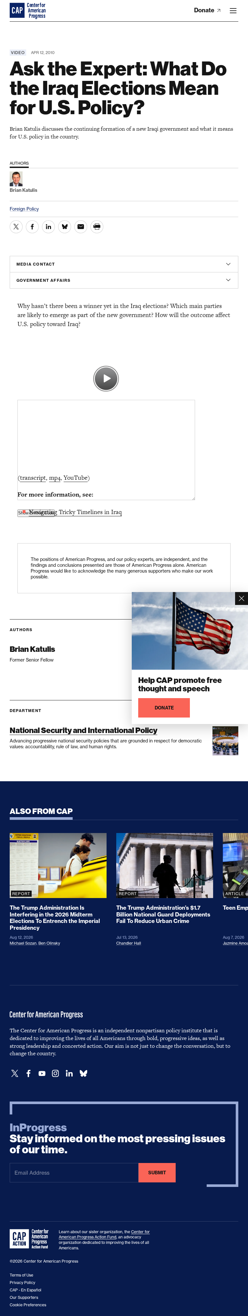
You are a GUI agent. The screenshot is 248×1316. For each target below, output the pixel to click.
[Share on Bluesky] (64, 226)
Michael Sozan (23, 943)
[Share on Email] (80, 226)
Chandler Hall (128, 943)
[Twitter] (15, 1073)
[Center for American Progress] (18, 10)
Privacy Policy (22, 1282)
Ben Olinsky (49, 943)
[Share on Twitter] (16, 226)
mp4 (54, 477)
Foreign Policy (24, 209)
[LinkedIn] (69, 1073)
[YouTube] (42, 1073)
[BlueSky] (83, 1073)
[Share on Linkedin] (48, 226)
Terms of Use (21, 1275)
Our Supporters (24, 1297)
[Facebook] (28, 1073)
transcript (33, 477)
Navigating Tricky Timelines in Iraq (75, 512)
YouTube (76, 477)
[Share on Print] (96, 226)
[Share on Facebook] (32, 226)
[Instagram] (55, 1073)
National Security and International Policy (83, 730)
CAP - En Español (25, 1290)
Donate (205, 10)
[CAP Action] (31, 1239)
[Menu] (233, 10)
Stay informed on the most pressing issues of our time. (117, 1138)
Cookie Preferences (28, 1304)
